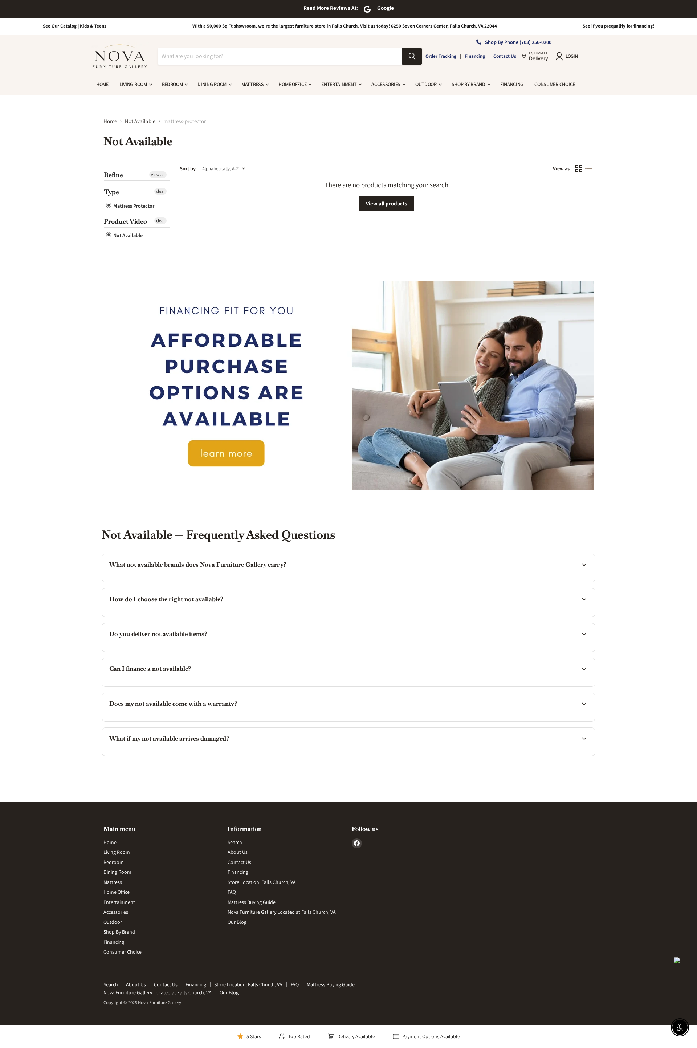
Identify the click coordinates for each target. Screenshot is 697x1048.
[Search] (412, 56)
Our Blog (237, 922)
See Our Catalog (60, 26)
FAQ (232, 892)
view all (158, 174)
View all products (386, 203)
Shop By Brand (469, 84)
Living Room (133, 84)
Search (235, 842)
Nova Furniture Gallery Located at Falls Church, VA (282, 912)
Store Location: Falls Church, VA (262, 882)
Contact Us (504, 56)
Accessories (386, 84)
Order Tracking (440, 56)
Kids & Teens (93, 26)
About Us (238, 852)
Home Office (292, 84)
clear (160, 191)
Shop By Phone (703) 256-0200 (518, 42)
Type (111, 192)
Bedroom (173, 84)
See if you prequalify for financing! (618, 26)
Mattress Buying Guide (252, 902)
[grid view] (579, 169)
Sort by (188, 168)
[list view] (589, 169)
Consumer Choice (554, 84)
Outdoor (426, 84)
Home (102, 84)
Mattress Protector (133, 206)
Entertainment (339, 84)
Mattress (253, 84)
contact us (537, 650)
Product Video (125, 221)
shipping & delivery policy (459, 650)
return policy (540, 754)
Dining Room (212, 84)
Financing (475, 56)
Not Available (140, 121)
